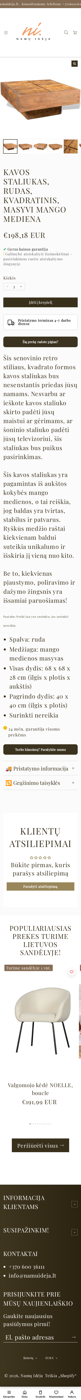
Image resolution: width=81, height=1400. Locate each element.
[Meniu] (5, 32)
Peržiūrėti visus (37, 1145)
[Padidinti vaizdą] (74, 63)
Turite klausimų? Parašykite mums (40, 749)
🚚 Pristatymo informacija (36, 768)
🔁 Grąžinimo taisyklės (32, 782)
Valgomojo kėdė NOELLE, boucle (40, 1088)
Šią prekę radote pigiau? (40, 342)
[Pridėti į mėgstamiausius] (72, 972)
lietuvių (28, 1358)
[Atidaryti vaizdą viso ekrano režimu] (10, 146)
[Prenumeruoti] (74, 1337)
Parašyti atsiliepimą (40, 886)
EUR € (49, 1358)
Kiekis (9, 277)
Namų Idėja (32, 1375)
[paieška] (66, 32)
